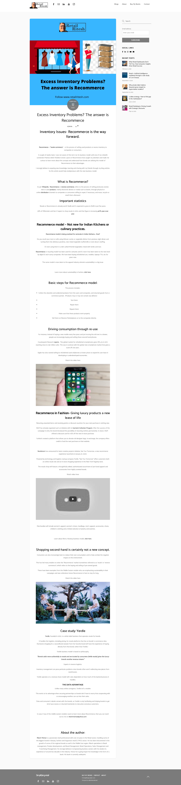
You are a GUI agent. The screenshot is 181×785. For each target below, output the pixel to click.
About (124, 4)
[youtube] (69, 4)
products (53, 189)
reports (56, 342)
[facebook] (53, 4)
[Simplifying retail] (39, 7)
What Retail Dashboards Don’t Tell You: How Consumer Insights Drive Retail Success (140, 64)
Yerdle (47, 636)
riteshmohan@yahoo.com (78, 716)
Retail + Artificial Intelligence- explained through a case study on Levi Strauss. (139, 76)
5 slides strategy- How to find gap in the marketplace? (140, 98)
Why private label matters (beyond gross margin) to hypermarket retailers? (137, 87)
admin (69, 126)
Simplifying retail (87, 778)
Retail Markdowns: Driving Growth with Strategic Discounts (140, 107)
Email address (126, 28)
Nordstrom (41, 451)
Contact (147, 4)
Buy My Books (135, 4)
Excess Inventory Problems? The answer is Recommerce (73, 118)
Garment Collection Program (82, 428)
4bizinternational (93, 780)
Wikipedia (45, 187)
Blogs (116, 4)
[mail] (59, 4)
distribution (45, 192)
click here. (87, 272)
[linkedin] (64, 4)
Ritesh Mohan (41, 738)
